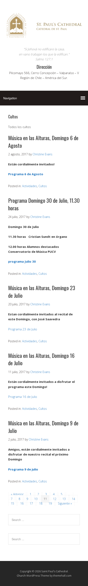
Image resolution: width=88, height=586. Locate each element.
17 (31, 503)
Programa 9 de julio (23, 469)
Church (21, 575)
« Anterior (17, 494)
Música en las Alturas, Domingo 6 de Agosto (43, 141)
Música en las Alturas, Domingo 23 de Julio (41, 291)
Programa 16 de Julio (22, 397)
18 (40, 503)
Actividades (29, 186)
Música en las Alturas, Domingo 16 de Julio (41, 359)
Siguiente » (65, 503)
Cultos (42, 186)
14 (73, 499)
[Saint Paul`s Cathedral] (44, 39)
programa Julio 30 (22, 261)
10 (35, 499)
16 (22, 503)
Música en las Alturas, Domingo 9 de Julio (43, 426)
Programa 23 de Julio (22, 329)
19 (50, 503)
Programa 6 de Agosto (25, 174)
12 (54, 499)
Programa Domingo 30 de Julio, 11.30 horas (44, 204)
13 (64, 499)
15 (12, 503)
